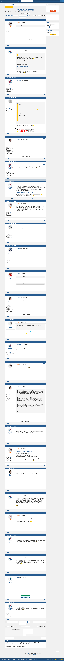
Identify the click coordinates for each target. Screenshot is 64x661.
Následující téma (40, 626)
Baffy (10, 277)
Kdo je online (9, 640)
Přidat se (53, 10)
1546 (10, 282)
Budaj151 (10, 142)
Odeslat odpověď (11, 15)
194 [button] (23, 17)
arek (62, 659)
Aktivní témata (9, 7)
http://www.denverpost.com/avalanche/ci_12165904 (24, 451)
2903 (10, 586)
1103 (10, 88)
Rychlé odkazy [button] (12, 1)
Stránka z (27, 13)
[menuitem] (17, 1)
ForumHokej (53, 18)
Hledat (42, 15)
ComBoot (50, 659)
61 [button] (24, 15)
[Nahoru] (44, 45)
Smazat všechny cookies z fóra (22, 659)
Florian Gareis (55, 659)
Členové (14, 659)
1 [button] (21, 15)
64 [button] (29, 15)
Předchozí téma (10, 626)
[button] (20, 16)
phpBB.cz (34, 654)
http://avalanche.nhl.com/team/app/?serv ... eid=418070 (24, 192)
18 (9, 147)
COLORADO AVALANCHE (25, 10)
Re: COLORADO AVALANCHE (11, 48)
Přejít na (43, 638)
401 (9, 108)
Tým (9, 659)
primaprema (10, 54)
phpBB (28, 653)
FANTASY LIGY (53, 27)
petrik (10, 26)
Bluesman (9, 252)
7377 (10, 31)
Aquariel (59, 659)
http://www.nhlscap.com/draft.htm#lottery (22, 37)
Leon (10, 581)
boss (18, 100)
